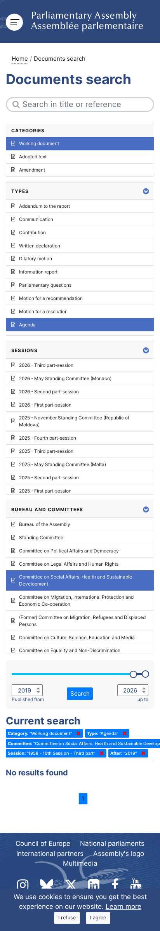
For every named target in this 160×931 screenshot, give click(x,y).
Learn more (123, 906)
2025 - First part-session (45, 491)
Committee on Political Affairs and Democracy (69, 551)
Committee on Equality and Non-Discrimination (69, 650)
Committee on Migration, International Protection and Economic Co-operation (76, 600)
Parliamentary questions (45, 285)
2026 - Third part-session (46, 365)
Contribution (32, 232)
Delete (77, 733)
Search (80, 693)
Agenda (27, 325)
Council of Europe (43, 843)
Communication (36, 219)
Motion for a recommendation (51, 298)
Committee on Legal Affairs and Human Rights (68, 564)
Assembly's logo (118, 853)
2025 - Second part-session (49, 477)
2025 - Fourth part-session (47, 438)
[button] (146, 191)
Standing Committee (41, 537)
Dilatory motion (35, 258)
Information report (38, 272)
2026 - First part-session (45, 405)
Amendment (32, 170)
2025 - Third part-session (46, 451)
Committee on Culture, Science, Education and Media (77, 637)
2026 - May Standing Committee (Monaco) (65, 378)
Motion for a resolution (43, 311)
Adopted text (33, 157)
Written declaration (39, 246)
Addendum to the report (44, 206)
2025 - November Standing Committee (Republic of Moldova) (74, 421)
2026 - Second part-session (49, 391)
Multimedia (80, 863)
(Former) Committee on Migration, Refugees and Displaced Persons (82, 620)
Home (20, 58)
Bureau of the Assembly (44, 524)
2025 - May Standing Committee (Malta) (62, 464)
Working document (39, 143)
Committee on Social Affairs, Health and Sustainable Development (75, 580)
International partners (49, 853)
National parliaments (112, 843)
